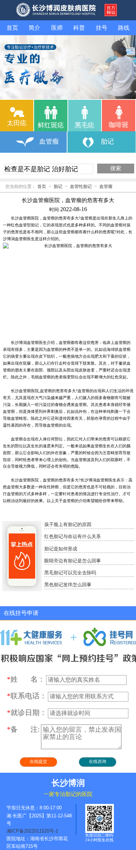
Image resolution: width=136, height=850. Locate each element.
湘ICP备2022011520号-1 (32, 831)
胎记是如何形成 (60, 548)
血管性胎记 (81, 186)
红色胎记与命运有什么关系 (72, 536)
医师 (57, 27)
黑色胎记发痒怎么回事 (67, 584)
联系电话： (27, 696)
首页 (12, 27)
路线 (123, 27)
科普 (79, 27)
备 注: (23, 729)
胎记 (58, 186)
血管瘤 (105, 186)
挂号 (101, 27)
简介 (34, 27)
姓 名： (26, 679)
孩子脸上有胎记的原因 (67, 524)
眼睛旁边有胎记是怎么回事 (72, 560)
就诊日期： (27, 712)
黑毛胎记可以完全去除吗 (70, 572)
